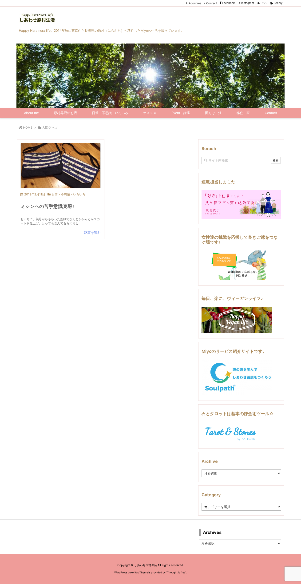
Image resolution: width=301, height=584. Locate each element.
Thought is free (176, 572)
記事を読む (92, 232)
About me (195, 3)
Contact (211, 3)
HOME (27, 127)
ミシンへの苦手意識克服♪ (47, 206)
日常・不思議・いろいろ (68, 194)
